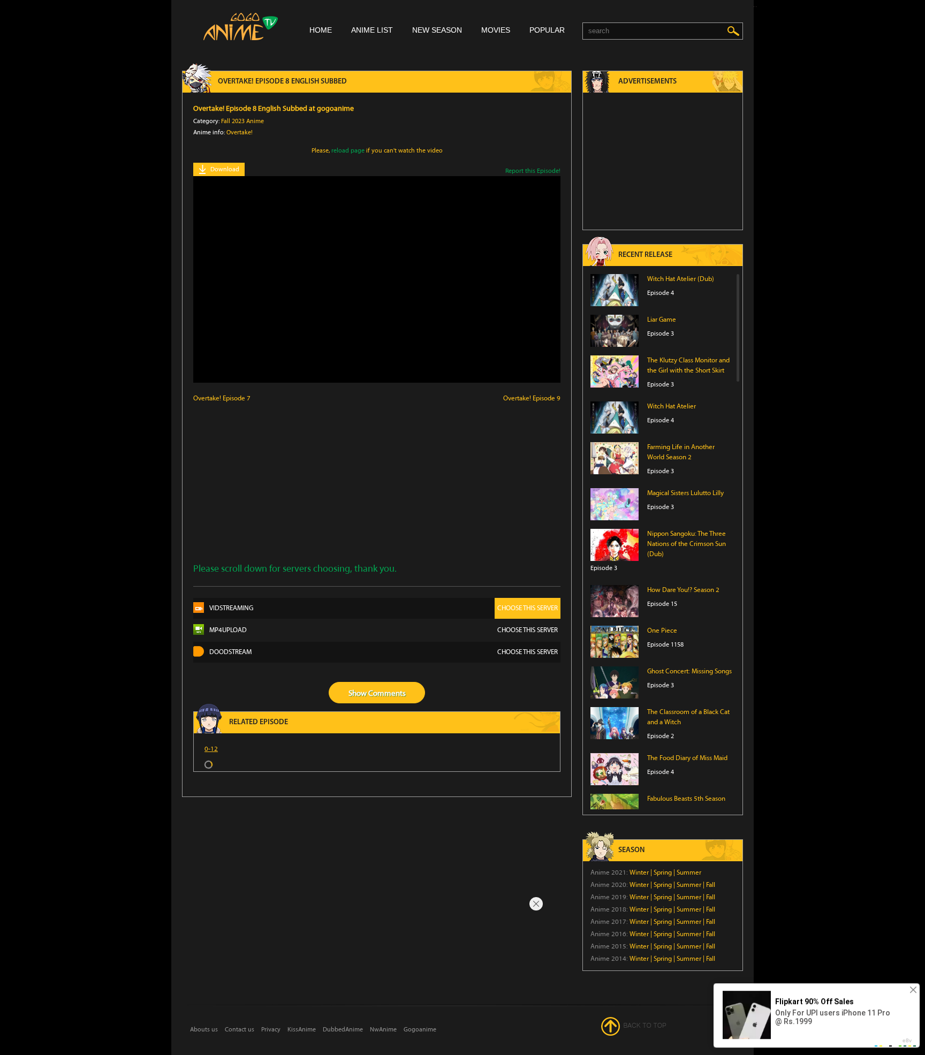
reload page (348, 150)
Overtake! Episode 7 (222, 398)
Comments (387, 693)
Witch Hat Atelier (671, 406)
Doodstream (383, 652)
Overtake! (239, 132)
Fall (710, 885)
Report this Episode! (532, 170)
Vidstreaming (383, 608)
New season (437, 30)
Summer (689, 872)
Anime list (372, 30)
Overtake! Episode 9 (531, 398)
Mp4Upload (383, 630)
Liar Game (661, 319)
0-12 (211, 749)
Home (320, 30)
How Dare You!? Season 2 (683, 590)
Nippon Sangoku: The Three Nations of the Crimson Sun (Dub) (686, 543)
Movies (495, 30)
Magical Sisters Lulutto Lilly (685, 493)
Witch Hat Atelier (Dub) (680, 279)
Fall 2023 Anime (242, 121)
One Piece (662, 630)
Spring (663, 872)
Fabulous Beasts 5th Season (686, 798)
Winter (639, 872)
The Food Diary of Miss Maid (687, 758)
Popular (547, 30)
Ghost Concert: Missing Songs (689, 671)
